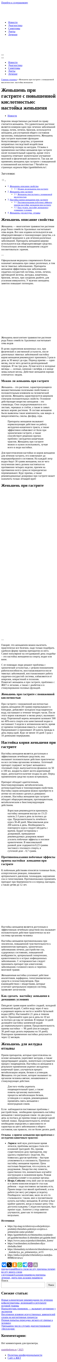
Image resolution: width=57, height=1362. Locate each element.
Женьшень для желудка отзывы (25, 213)
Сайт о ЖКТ (14, 1358)
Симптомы (14, 28)
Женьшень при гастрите (21, 191)
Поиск (4, 1280)
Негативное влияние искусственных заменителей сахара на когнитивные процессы (28, 1316)
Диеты (11, 31)
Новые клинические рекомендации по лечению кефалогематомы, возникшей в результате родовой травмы (27, 1303)
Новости (13, 22)
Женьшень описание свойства (24, 186)
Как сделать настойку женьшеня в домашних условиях (31, 208)
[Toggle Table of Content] (3, 180)
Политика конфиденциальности (25, 1355)
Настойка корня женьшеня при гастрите (29, 199)
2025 (20, 1349)
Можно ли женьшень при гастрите (33, 189)
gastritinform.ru (9, 1349)
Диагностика (15, 25)
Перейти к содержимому (14, 2)
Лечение (12, 34)
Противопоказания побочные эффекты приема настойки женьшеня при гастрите (33, 203)
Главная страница (9, 79)
